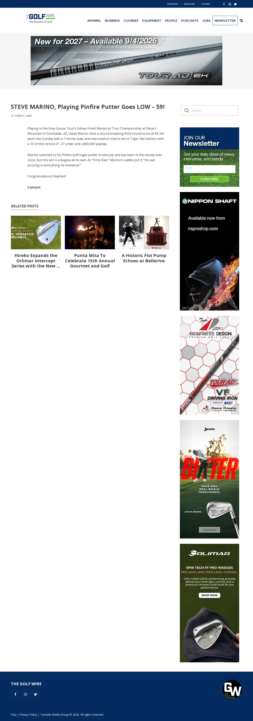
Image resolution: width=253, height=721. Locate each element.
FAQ (13, 714)
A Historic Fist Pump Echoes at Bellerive (144, 257)
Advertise (172, 4)
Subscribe (189, 4)
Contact (205, 4)
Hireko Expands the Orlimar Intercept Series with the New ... (35, 260)
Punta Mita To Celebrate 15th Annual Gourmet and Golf (90, 260)
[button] (241, 20)
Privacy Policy (28, 714)
